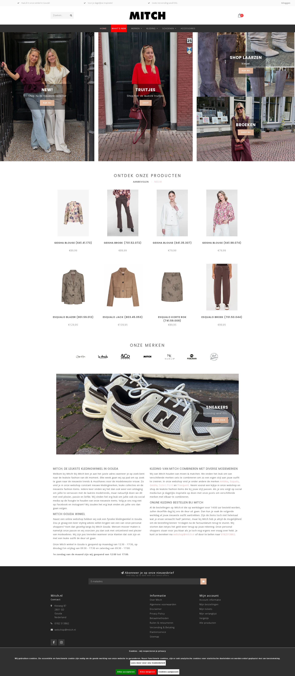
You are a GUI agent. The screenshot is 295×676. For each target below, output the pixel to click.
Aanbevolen (141, 181)
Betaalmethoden (159, 618)
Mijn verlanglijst (208, 613)
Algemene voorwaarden (163, 604)
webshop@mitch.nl (65, 629)
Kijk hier (220, 420)
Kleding (150, 28)
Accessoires (188, 28)
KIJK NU (47, 102)
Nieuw (158, 181)
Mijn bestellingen (208, 604)
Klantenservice (158, 632)
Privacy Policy (157, 613)
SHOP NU (246, 132)
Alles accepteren (126, 672)
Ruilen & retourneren (161, 622)
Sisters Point (166, 485)
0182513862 (228, 534)
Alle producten (207, 622)
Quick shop (75, 241)
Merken (135, 28)
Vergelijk (204, 618)
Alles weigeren (147, 672)
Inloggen (285, 3)
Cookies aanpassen (169, 672)
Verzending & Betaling (162, 627)
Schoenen (168, 28)
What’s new (119, 28)
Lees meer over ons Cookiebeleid (148, 663)
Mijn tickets (205, 609)
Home (103, 28)
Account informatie (210, 599)
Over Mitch (156, 599)
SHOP (146, 102)
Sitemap (154, 636)
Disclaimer (156, 609)
